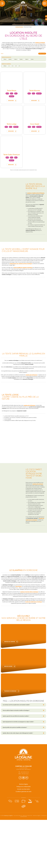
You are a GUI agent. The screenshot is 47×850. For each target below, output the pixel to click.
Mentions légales (23, 784)
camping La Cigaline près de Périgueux (35, 193)
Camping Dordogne (19, 27)
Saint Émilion (19, 586)
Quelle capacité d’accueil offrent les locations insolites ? (16, 716)
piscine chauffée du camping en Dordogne (23, 267)
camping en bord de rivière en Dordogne (29, 592)
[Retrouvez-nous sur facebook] (20, 777)
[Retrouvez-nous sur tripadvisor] (26, 777)
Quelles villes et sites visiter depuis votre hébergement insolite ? (18, 733)
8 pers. (32, 59)
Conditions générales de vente (23, 791)
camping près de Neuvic (37, 484)
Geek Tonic (30, 815)
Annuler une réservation (23, 789)
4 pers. (15, 59)
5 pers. (21, 59)
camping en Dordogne (40, 42)
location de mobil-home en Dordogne (35, 519)
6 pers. (27, 59)
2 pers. (10, 59)
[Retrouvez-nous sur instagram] (23, 777)
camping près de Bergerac (31, 375)
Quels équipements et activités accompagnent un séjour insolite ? (18, 722)
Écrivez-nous (25, 774)
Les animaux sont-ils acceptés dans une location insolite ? (16, 705)
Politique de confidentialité (23, 787)
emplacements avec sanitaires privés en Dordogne (21, 263)
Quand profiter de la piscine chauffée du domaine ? (15, 727)
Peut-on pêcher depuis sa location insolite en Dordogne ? (16, 710)
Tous (5, 59)
